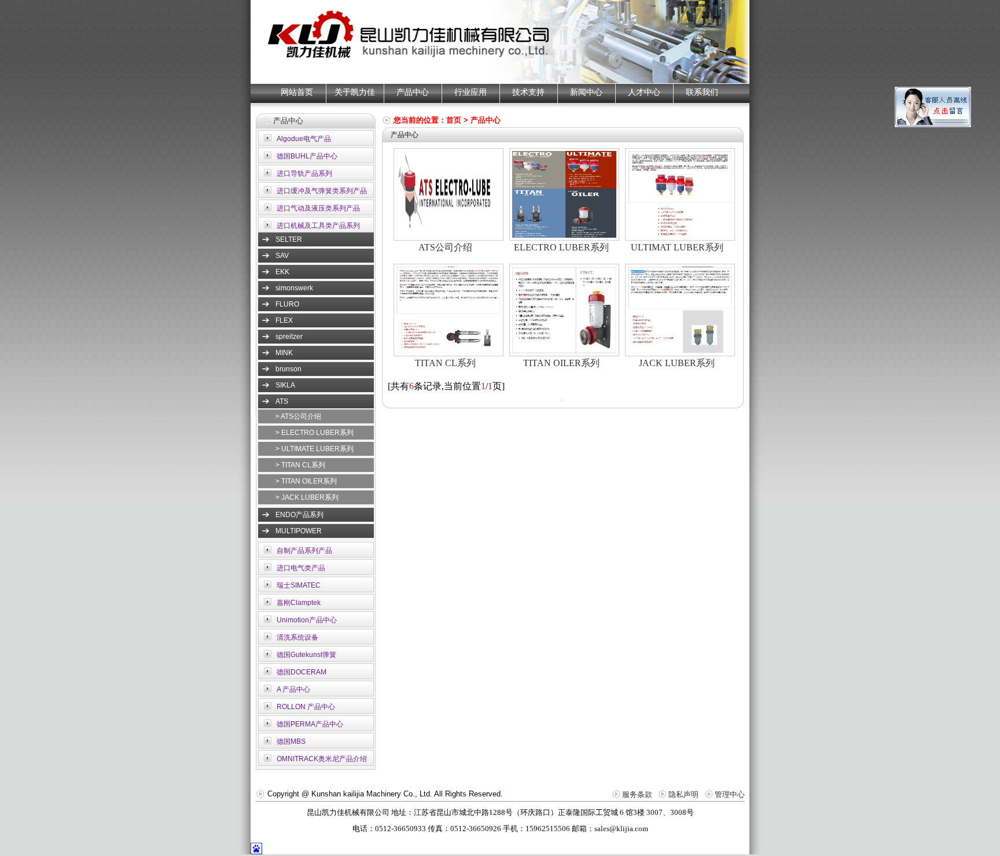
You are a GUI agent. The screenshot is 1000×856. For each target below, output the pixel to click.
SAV (282, 256)
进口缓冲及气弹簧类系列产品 (322, 191)
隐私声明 (683, 794)
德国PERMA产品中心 (310, 724)
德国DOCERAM (301, 672)
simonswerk (294, 288)
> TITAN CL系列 (300, 465)
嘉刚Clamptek (299, 603)
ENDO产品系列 (299, 515)
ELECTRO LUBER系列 (561, 247)
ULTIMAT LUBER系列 (677, 247)
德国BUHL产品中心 (307, 156)
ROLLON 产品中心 (306, 707)
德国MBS (291, 741)
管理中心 (730, 794)
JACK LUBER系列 (677, 363)
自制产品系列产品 (304, 551)
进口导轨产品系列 (304, 173)
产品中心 (412, 92)
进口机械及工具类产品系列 (318, 226)
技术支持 (528, 92)
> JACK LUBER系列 (307, 497)
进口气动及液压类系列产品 (318, 208)
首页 (453, 120)
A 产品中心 (293, 689)
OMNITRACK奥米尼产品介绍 (322, 759)
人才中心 (644, 92)
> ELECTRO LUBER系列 (314, 433)
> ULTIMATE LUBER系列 (314, 449)
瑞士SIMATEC (299, 585)
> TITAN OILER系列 (306, 481)
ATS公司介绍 (445, 247)
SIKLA (285, 385)
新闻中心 (586, 92)
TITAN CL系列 (445, 363)
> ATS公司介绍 (298, 416)
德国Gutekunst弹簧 (306, 655)
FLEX (284, 320)
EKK (282, 272)
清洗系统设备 (297, 637)
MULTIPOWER (298, 531)
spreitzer (289, 337)
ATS (281, 401)
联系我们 (702, 92)
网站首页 (297, 92)
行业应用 (470, 92)
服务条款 (637, 794)
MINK (284, 353)
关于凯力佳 (354, 92)
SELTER (288, 239)
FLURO (287, 304)
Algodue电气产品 (304, 139)
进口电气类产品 (301, 568)
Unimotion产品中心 (307, 620)
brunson (288, 369)
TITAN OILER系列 (561, 363)
